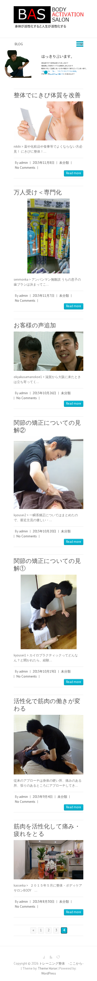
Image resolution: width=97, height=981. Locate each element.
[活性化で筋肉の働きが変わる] (48, 744)
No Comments (25, 168)
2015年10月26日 (44, 393)
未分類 (64, 163)
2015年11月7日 (43, 296)
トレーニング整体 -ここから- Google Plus (56, 955)
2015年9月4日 (43, 797)
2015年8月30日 (43, 901)
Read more (73, 173)
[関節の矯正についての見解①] (48, 612)
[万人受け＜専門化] (48, 236)
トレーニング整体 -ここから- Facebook (41, 955)
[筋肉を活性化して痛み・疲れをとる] (48, 859)
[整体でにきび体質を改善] (48, 121)
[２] (48, 52)
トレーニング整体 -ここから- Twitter (48, 955)
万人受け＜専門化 (38, 192)
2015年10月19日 (44, 671)
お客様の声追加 (35, 325)
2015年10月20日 (44, 531)
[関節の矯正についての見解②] (48, 472)
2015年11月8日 (43, 163)
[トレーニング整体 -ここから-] (48, 19)
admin (23, 163)
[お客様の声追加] (48, 351)
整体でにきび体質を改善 (47, 95)
